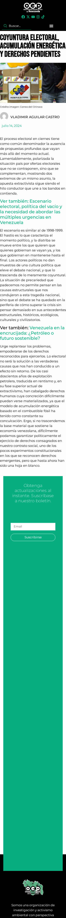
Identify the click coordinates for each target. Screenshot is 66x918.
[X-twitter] (28, 17)
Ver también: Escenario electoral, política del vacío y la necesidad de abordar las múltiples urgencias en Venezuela (31, 211)
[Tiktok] (43, 17)
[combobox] (16, 26)
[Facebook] (23, 17)
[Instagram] (38, 17)
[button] (51, 26)
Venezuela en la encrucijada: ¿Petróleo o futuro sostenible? (32, 333)
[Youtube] (33, 17)
